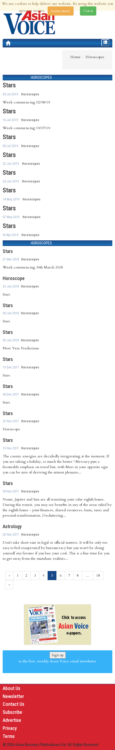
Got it (88, 10)
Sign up (58, 655)
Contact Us (13, 704)
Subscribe (12, 712)
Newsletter (13, 696)
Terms (9, 736)
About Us (11, 688)
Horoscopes (30, 94)
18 (98, 575)
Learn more (60, 10)
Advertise (12, 720)
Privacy (10, 728)
